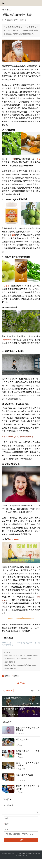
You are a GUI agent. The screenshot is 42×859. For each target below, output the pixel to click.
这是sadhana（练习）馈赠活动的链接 (17, 436)
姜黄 (38, 159)
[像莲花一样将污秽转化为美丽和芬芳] (8, 730)
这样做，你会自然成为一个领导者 (27, 787)
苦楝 (13, 159)
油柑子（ (7, 286)
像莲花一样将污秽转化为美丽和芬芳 (27, 729)
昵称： (7, 818)
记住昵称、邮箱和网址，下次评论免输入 (19, 834)
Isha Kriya (14, 539)
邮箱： (7, 824)
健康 (13, 235)
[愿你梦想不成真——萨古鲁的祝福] (8, 753)
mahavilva (6, 340)
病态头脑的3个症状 (24, 775)
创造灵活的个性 (23, 739)
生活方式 (23, 20)
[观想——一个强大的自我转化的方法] (8, 765)
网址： (7, 829)
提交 (21, 840)
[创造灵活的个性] (8, 742)
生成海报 (8, 690)
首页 (3, 10)
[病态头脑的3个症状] (8, 777)
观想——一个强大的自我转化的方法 (27, 764)
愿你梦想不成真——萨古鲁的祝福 (27, 752)
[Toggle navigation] (38, 3)
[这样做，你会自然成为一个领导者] (8, 789)
